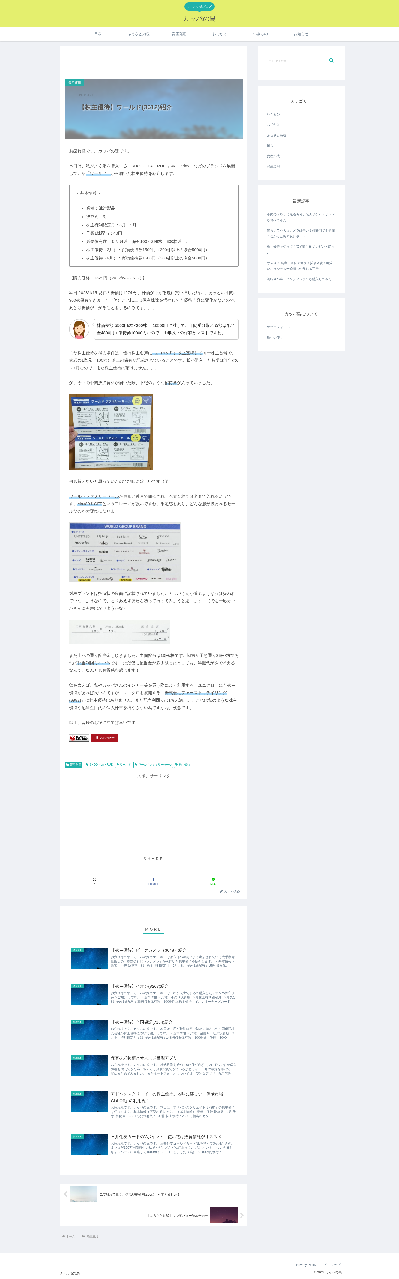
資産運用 (75, 764)
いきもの (273, 114)
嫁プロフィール (278, 327)
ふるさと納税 (276, 135)
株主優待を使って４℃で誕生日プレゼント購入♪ (301, 249)
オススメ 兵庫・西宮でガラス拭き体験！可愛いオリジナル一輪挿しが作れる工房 (299, 266)
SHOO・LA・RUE (101, 764)
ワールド (125, 764)
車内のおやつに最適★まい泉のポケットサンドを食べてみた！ (301, 217)
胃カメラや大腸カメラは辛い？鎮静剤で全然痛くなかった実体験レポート (301, 233)
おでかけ (273, 124)
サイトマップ (330, 1265)
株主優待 (184, 764)
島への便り (275, 337)
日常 (270, 145)
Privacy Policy (306, 1265)
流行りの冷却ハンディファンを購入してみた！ (301, 279)
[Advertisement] (154, 61)
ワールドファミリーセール (155, 764)
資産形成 (273, 156)
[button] (331, 60)
